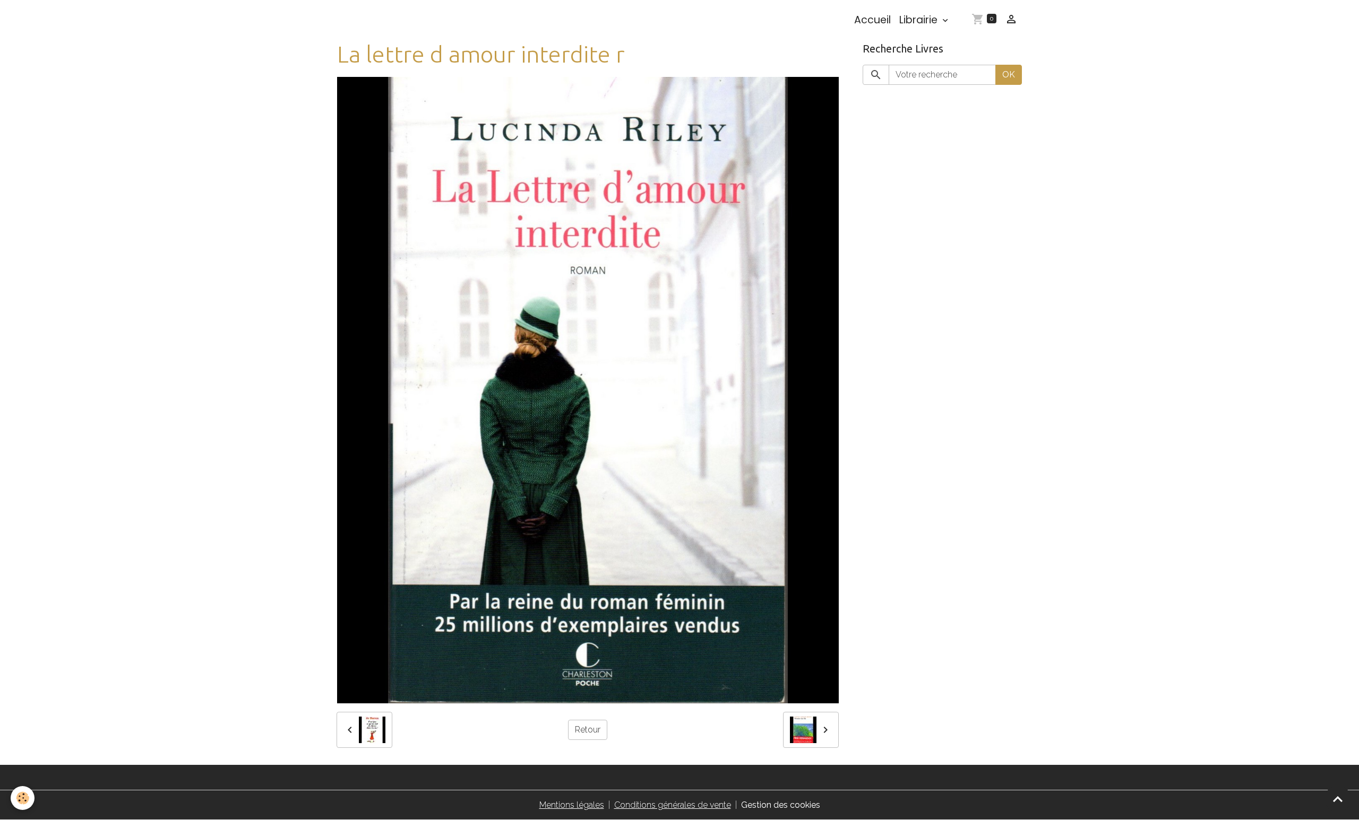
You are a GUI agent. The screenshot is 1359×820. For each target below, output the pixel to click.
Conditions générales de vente (672, 805)
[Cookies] (23, 798)
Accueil (872, 20)
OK (1008, 74)
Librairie (919, 20)
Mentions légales (571, 805)
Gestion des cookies (780, 805)
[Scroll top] (1337, 799)
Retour (587, 730)
